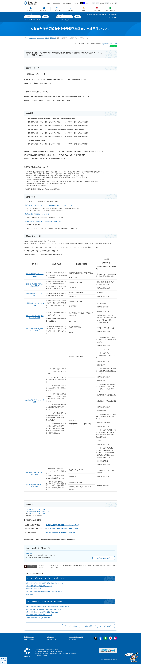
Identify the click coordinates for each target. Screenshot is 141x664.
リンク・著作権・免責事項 (76, 637)
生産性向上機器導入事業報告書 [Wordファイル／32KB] (62, 525)
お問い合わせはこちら (103, 558)
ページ (34, 19)
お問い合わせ (50, 637)
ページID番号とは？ (64, 20)
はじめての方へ (56, 3)
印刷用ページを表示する (110, 43)
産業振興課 (53, 38)
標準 (94, 3)
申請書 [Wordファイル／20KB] (36, 509)
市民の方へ (30, 10)
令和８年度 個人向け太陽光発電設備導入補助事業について (43, 583)
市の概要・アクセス (29, 637)
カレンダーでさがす (111, 14)
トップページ (32, 38)
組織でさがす (91, 14)
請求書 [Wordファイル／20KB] (36, 513)
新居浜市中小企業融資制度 (33, 588)
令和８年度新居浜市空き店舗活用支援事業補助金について (43, 612)
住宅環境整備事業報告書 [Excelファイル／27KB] (60, 532)
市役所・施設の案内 (29, 639)
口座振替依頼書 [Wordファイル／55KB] (38, 511)
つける (106, 3)
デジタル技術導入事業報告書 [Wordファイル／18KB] (62, 528)
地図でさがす (100, 14)
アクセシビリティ (51, 639)
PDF (40, 19)
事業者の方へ (44, 10)
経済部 (47, 38)
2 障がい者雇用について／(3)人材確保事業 (38, 617)
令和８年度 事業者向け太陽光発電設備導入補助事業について (44, 591)
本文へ (48, 3)
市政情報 (70, 10)
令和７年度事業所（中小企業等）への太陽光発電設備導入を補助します (46, 606)
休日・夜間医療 (110, 10)
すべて (28, 19)
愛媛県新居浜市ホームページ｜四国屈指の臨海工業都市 (30, 3)
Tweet (108, 46)
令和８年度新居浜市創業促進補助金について (39, 586)
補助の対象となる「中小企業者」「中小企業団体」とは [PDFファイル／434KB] (48, 205)
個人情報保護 (72, 639)
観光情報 (57, 10)
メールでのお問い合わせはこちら (58, 651)
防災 (83, 10)
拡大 (97, 3)
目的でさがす (113, 17)
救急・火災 (97, 10)
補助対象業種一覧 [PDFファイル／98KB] (37, 214)
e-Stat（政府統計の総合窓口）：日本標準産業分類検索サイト (43, 221)
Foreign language (67, 3)
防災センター (30, 594)
